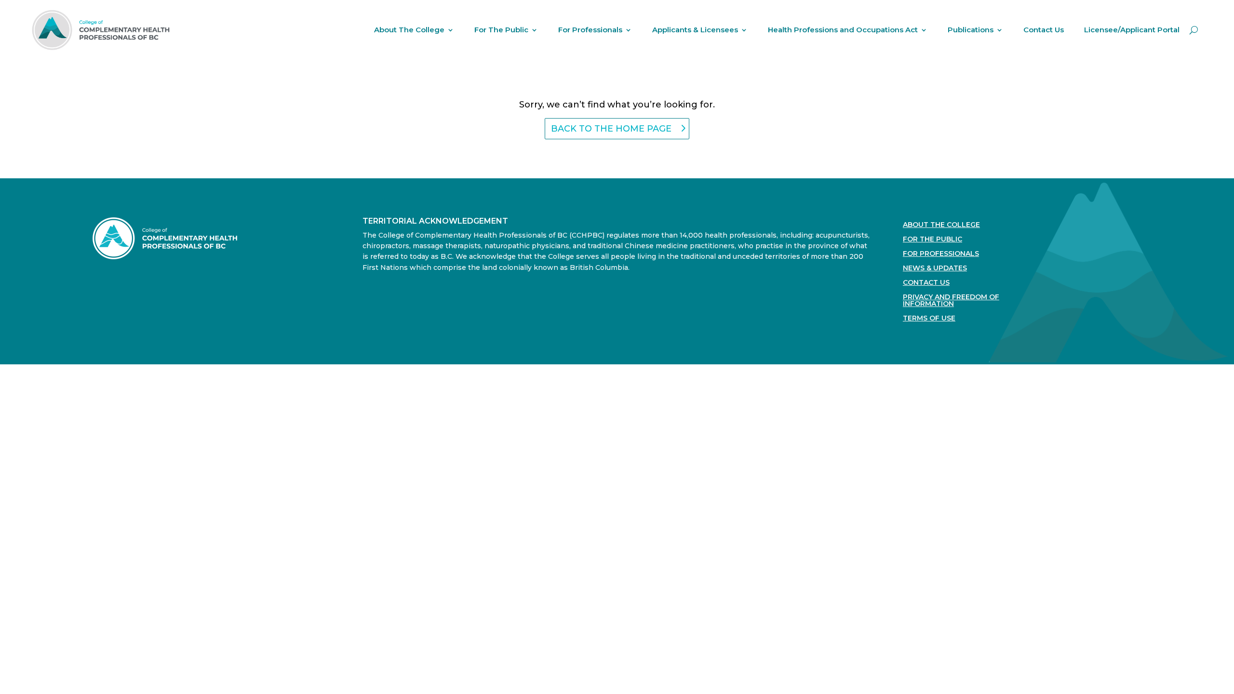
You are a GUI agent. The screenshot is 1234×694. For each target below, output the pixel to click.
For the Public (932, 239)
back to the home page (611, 128)
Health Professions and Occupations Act (843, 29)
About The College (409, 29)
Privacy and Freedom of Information (951, 301)
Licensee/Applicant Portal (1132, 29)
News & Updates (935, 268)
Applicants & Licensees (695, 29)
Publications (970, 29)
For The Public (501, 29)
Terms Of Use (929, 318)
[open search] (1194, 30)
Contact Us (1043, 29)
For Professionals (590, 29)
